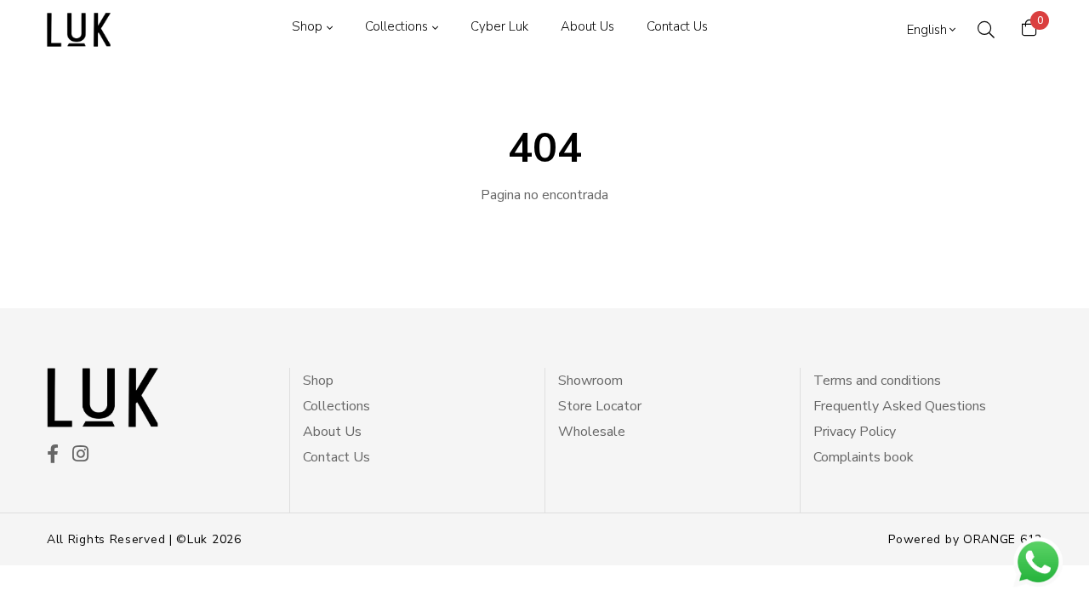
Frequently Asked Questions (899, 406)
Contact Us (677, 26)
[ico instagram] (80, 455)
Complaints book (863, 457)
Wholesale (591, 431)
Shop (307, 26)
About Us (587, 26)
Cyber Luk (499, 26)
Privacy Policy (854, 431)
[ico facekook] (53, 455)
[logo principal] (79, 30)
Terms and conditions (877, 380)
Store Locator (599, 406)
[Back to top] (46, 567)
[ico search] (986, 29)
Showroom (590, 380)
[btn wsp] (1037, 561)
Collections (396, 26)
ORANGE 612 (1002, 539)
